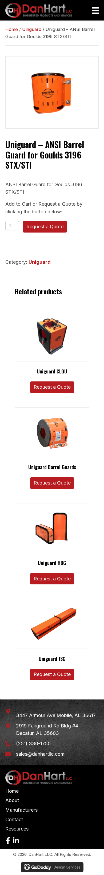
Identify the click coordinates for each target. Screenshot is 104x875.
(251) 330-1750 (33, 743)
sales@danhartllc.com (40, 754)
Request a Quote (44, 226)
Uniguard (31, 29)
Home (11, 29)
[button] (8, 840)
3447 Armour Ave (56, 715)
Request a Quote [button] (52, 387)
